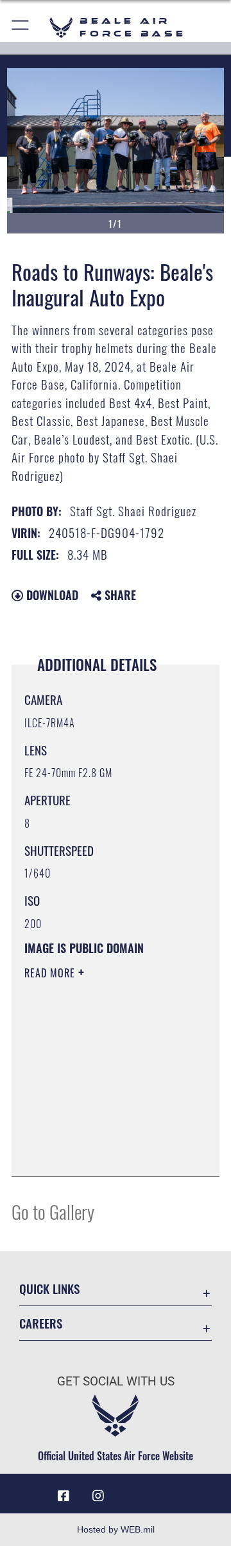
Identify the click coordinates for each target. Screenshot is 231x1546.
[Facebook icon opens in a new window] (63, 1496)
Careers (40, 1323)
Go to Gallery (53, 1211)
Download (50, 595)
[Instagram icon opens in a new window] (98, 1496)
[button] (21, 27)
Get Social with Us (116, 1381)
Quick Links (49, 1288)
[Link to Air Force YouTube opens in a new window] (132, 1491)
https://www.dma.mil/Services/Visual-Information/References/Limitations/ (102, 1153)
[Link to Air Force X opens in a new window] (167, 1491)
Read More (51, 973)
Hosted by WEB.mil (116, 1529)
